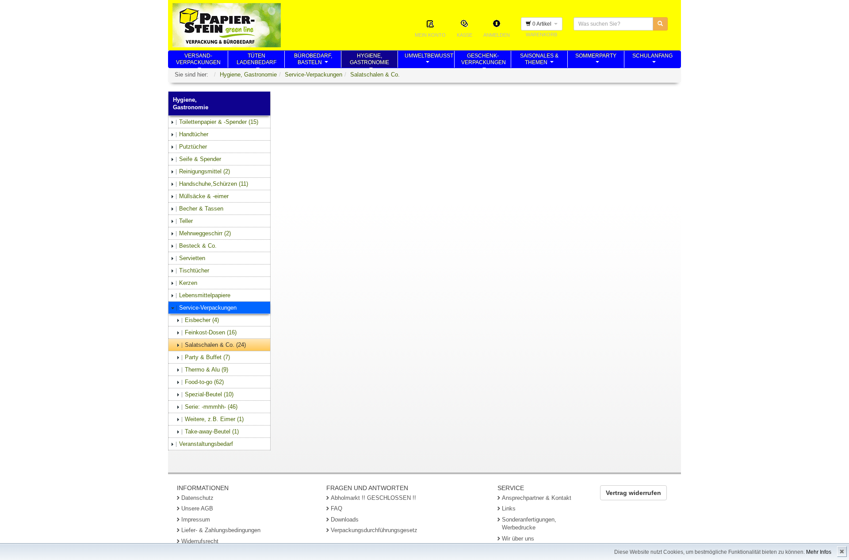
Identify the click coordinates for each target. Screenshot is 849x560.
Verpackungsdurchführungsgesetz (374, 530)
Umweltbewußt (429, 60)
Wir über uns (518, 538)
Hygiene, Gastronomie (248, 74)
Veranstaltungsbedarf (206, 444)
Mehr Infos (818, 552)
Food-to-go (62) (204, 382)
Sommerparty (595, 60)
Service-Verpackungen (313, 74)
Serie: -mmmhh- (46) (211, 406)
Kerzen (188, 283)
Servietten (192, 258)
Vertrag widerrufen (633, 492)
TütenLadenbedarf (256, 60)
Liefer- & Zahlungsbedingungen (220, 530)
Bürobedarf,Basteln (313, 60)
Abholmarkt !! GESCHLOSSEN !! (373, 498)
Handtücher (193, 134)
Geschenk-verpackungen (483, 60)
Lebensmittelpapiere (204, 295)
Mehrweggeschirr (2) (205, 233)
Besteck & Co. (198, 245)
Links (509, 508)
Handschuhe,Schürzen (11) (213, 183)
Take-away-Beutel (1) (212, 431)
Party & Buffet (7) (207, 357)
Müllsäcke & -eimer (204, 196)
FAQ (336, 508)
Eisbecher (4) (202, 320)
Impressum (195, 519)
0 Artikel (542, 24)
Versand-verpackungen (198, 60)
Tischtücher (194, 270)
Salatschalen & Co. (375, 74)
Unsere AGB (197, 508)
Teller (186, 221)
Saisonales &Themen (539, 60)
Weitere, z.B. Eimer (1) (214, 419)
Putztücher (193, 146)
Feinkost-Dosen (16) (211, 332)
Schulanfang (652, 60)
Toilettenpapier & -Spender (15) (218, 122)
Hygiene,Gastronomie (369, 60)
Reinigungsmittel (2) (204, 171)
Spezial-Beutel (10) (209, 394)
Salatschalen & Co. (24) (215, 344)
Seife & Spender (200, 159)
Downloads (345, 519)
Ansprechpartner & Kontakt (536, 498)
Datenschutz (197, 498)
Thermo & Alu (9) (206, 369)
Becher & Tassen (201, 208)
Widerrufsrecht (199, 541)
